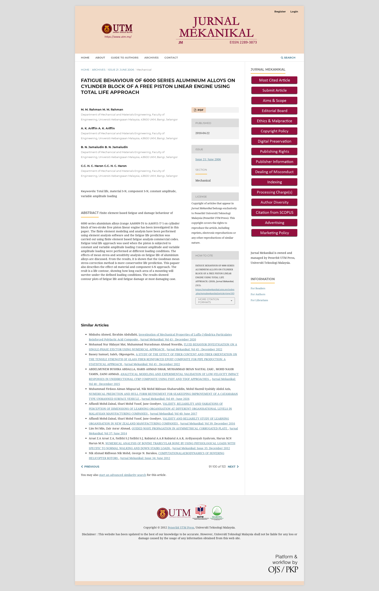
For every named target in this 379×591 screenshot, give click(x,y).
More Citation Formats (208, 301)
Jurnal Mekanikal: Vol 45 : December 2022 (194, 349)
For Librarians (259, 300)
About (100, 57)
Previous (91, 466)
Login (294, 11)
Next (231, 466)
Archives (151, 57)
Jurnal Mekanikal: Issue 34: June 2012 (145, 458)
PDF (200, 110)
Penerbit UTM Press (181, 527)
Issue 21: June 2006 (121, 69)
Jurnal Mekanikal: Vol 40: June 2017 (173, 413)
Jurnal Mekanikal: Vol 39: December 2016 (207, 423)
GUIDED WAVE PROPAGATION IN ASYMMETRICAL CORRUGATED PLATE (180, 428)
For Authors (258, 294)
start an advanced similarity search (122, 475)
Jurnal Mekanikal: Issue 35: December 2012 (201, 448)
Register (280, 11)
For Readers (258, 288)
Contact (171, 57)
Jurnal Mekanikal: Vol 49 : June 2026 (166, 399)
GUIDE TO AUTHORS (124, 57)
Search (289, 57)
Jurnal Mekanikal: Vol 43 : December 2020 (168, 339)
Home (85, 57)
